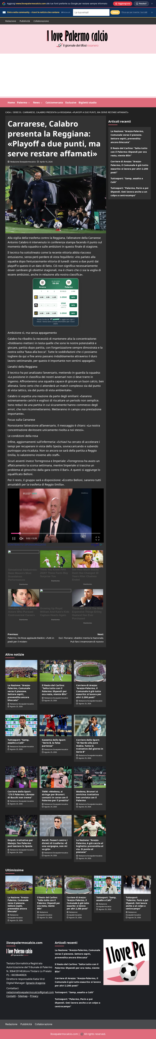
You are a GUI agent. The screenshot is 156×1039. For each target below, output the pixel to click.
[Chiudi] (152, 3)
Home (11, 102)
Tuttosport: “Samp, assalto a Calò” (18, 741)
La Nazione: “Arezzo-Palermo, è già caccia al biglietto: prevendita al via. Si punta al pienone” (89, 846)
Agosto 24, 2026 (50, 806)
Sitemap (23, 996)
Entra (115, 12)
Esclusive (70, 102)
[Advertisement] (78, 75)
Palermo (22, 102)
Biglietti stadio (88, 102)
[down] (29, 102)
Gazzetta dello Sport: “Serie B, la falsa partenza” (54, 742)
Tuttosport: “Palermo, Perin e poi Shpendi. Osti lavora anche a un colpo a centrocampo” (129, 191)
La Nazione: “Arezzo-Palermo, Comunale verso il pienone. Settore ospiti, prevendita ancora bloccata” (19, 693)
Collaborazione (41, 21)
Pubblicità (25, 21)
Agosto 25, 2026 (16, 706)
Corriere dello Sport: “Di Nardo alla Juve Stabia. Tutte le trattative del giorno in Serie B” (89, 745)
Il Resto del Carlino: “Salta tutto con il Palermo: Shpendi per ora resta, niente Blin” (54, 690)
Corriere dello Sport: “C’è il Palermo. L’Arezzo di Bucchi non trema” (21, 794)
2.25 (54, 297)
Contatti (11, 996)
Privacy (34, 996)
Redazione (10, 21)
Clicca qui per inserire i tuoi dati (134, 12)
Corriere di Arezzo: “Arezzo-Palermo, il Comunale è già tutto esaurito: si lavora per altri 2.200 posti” (88, 691)
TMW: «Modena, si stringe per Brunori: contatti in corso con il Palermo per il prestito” (55, 796)
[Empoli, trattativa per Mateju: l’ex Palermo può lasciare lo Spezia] (21, 825)
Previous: (31, 638)
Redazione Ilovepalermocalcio (23, 161)
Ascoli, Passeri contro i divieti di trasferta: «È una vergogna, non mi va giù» (54, 845)
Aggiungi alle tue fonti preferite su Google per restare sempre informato (57, 3)
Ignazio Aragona (35, 983)
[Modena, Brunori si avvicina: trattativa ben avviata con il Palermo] (90, 777)
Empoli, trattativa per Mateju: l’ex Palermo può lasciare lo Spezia (20, 843)
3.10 (48, 297)
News (36, 102)
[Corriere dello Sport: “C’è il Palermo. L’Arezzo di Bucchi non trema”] (21, 777)
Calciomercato (54, 102)
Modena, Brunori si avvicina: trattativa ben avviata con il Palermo (87, 796)
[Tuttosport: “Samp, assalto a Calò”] (21, 725)
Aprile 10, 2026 (46, 161)
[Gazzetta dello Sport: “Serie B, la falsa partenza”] (56, 725)
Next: (81, 638)
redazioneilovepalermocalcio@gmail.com (30, 992)
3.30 (41, 297)
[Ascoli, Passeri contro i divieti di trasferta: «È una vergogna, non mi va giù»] (56, 825)
